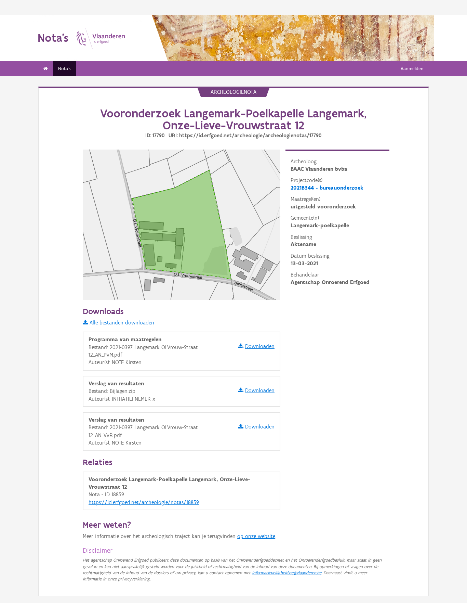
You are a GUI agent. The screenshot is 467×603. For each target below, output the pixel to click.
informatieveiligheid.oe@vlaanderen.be (286, 572)
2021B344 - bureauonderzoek (327, 187)
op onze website (256, 536)
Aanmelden (412, 69)
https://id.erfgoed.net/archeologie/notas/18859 (144, 502)
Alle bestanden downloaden (122, 322)
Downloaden (260, 346)
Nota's (64, 69)
